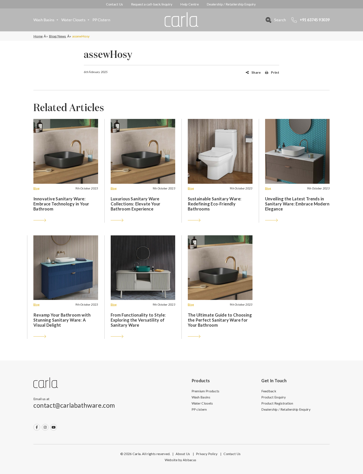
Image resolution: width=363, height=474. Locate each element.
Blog (36, 188)
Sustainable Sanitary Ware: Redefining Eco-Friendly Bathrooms (214, 203)
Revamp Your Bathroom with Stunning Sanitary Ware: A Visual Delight (62, 320)
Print (274, 72)
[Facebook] (36, 427)
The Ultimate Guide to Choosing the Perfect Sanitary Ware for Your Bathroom (220, 320)
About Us (185, 454)
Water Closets (73, 19)
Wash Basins (43, 19)
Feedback (268, 391)
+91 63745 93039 (315, 19)
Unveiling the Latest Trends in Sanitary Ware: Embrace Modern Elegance (297, 203)
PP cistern (101, 19)
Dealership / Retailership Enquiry (231, 4)
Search (280, 19)
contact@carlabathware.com (74, 405)
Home (38, 36)
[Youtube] (53, 427)
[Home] (45, 382)
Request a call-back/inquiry (151, 4)
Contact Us (114, 4)
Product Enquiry (273, 397)
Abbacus (189, 460)
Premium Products (206, 391)
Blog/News (57, 36)
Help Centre (189, 4)
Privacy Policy (208, 454)
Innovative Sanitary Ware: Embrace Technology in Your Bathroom (61, 203)
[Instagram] (45, 427)
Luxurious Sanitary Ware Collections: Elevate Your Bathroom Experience (135, 203)
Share (256, 72)
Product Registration (277, 403)
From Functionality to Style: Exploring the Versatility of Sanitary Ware (138, 320)
